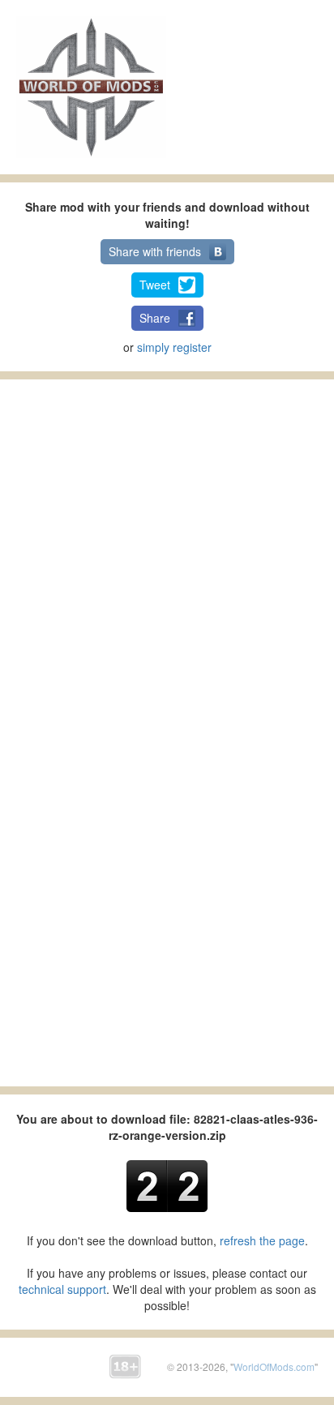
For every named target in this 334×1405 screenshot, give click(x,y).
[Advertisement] (262, 85)
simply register (174, 347)
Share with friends (155, 251)
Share (154, 318)
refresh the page (262, 1240)
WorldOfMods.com (274, 1366)
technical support (62, 1289)
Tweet (154, 284)
